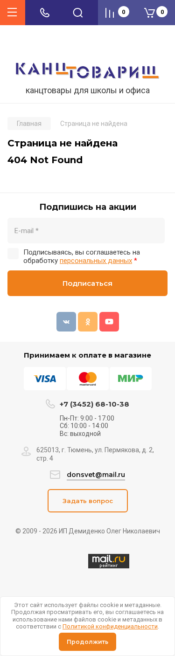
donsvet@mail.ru (96, 474)
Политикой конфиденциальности (110, 626)
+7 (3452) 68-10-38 (94, 404)
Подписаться (87, 283)
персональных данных (96, 260)
